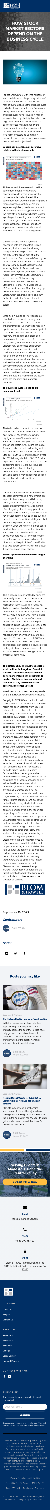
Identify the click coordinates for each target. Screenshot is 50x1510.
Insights (6, 1315)
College (6, 1351)
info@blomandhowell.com (25, 1219)
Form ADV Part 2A (31, 1478)
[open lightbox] (25, 72)
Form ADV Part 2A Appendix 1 (19, 1483)
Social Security (9, 1356)
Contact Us (8, 1320)
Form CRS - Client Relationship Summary (25, 1488)
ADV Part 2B (38, 1483)
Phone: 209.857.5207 (25, 1240)
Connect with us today (25, 1182)
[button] (45, 5)
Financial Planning (11, 1361)
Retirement (8, 1335)
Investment (8, 1340)
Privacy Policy (16, 1478)
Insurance (7, 1346)
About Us (7, 1309)
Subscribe (25, 1415)
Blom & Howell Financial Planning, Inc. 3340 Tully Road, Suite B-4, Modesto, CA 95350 (25, 1266)
